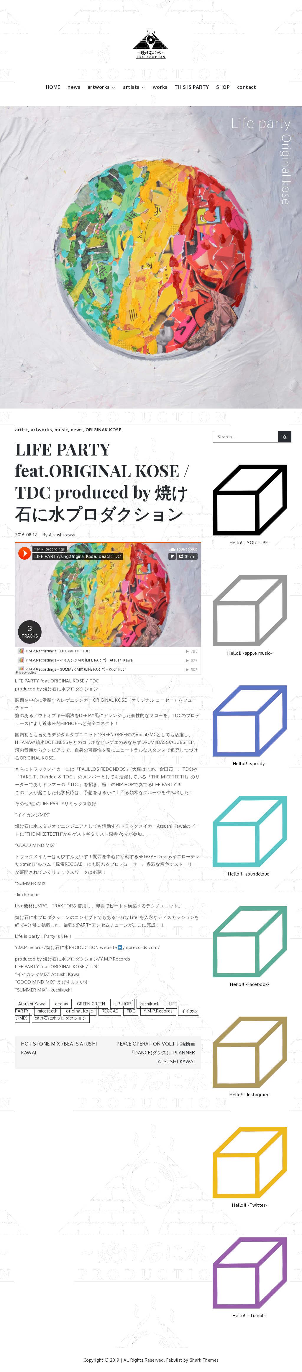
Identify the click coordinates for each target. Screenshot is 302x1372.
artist (21, 429)
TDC (131, 1010)
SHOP (223, 87)
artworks (99, 87)
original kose (79, 1010)
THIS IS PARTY (192, 87)
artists (131, 87)
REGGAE (110, 1010)
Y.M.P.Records (158, 1010)
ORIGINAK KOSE (104, 429)
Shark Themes (204, 1360)
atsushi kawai (32, 1003)
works (160, 87)
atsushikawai (62, 534)
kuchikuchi (150, 1003)
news (74, 87)
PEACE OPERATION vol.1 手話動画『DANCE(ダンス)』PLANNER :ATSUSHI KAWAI (156, 1052)
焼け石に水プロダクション (60, 1017)
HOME (53, 87)
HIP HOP (122, 1003)
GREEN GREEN (91, 1003)
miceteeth (47, 1010)
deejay (61, 1003)
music (61, 429)
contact (246, 87)
